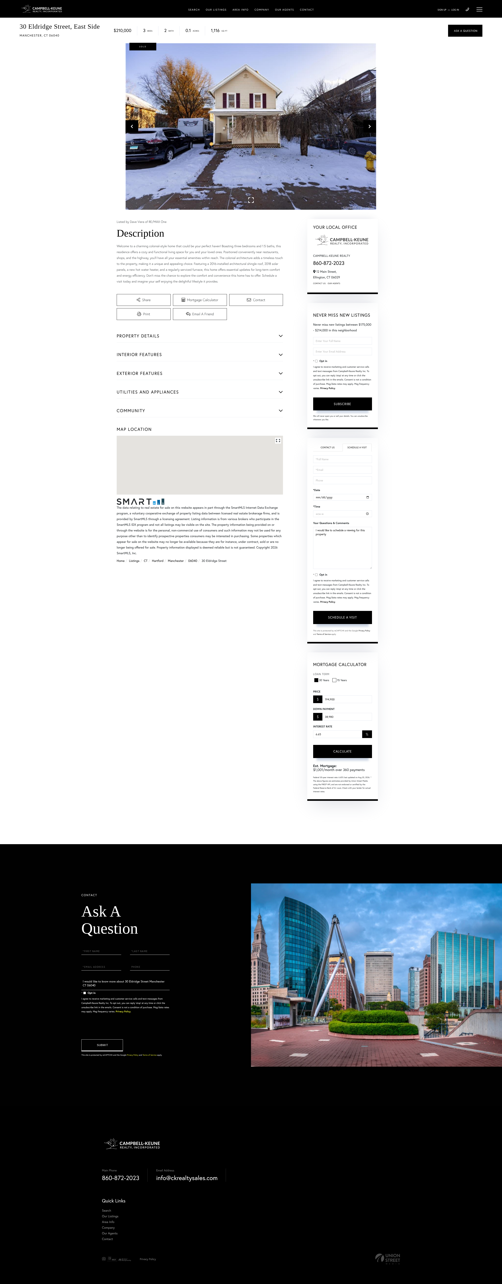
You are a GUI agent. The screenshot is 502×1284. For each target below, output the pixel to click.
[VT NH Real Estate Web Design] (387, 1259)
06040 (192, 561)
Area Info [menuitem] (241, 9)
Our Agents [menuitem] (284, 9)
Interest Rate (322, 726)
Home (121, 561)
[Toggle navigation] (479, 9)
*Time (316, 506)
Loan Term (321, 674)
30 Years (324, 680)
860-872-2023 (329, 263)
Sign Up (441, 9)
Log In (455, 9)
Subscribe (342, 404)
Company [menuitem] (262, 9)
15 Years (342, 680)
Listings (134, 561)
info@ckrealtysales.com (186, 1178)
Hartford (158, 561)
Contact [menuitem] (307, 9)
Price (316, 691)
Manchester (176, 561)
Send (102, 1045)
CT (146, 561)
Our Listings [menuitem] (216, 9)
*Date (316, 490)
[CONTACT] (465, 31)
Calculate (342, 751)
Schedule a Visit (357, 447)
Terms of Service (324, 634)
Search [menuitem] (194, 9)
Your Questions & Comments (331, 523)
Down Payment (324, 709)
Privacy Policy (327, 388)
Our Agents (334, 283)
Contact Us (319, 283)
